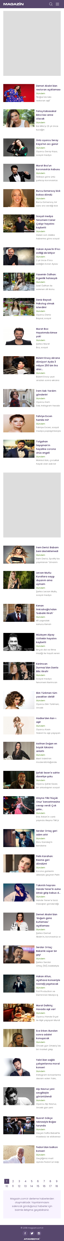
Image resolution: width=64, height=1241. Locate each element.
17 (50, 1186)
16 (44, 1186)
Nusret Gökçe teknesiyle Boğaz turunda (46, 1121)
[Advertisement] (32, 43)
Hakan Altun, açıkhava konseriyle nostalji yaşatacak (48, 980)
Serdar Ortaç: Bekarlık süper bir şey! (46, 951)
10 (7, 1186)
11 (13, 1186)
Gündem (40, 93)
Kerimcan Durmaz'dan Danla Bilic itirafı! (47, 667)
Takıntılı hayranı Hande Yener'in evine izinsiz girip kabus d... (48, 889)
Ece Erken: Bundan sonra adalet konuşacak (47, 1034)
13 (25, 1186)
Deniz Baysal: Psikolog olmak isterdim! (45, 303)
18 (56, 1186)
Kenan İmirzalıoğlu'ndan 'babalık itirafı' (46, 609)
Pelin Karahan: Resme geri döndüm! (44, 860)
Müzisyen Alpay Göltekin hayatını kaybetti (46, 638)
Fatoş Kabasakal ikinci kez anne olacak (46, 115)
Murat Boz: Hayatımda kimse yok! (46, 332)
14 (31, 1186)
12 (19, 1186)
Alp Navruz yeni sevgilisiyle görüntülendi (45, 1092)
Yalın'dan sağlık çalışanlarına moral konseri (48, 1063)
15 (38, 1186)
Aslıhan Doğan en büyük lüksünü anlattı (46, 747)
